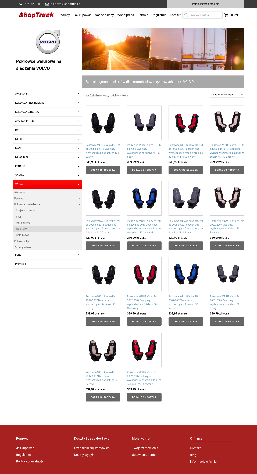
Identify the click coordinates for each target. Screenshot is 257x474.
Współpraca (125, 15)
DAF (17, 130)
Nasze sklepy (104, 15)
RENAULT (20, 166)
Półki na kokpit (22, 241)
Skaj (18, 216)
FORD (18, 254)
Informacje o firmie (203, 461)
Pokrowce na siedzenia (27, 204)
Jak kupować (82, 15)
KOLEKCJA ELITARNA (27, 111)
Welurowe (21, 228)
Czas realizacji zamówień (92, 448)
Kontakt (175, 15)
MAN (18, 148)
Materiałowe (23, 222)
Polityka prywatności (30, 461)
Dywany (18, 198)
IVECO (18, 139)
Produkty (64, 15)
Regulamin (159, 15)
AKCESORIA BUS (24, 121)
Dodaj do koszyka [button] (103, 170)
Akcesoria (19, 192)
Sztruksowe (22, 235)
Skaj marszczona (25, 210)
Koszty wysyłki (84, 455)
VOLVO (19, 184)
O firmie (142, 15)
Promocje (20, 263)
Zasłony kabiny (22, 247)
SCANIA (19, 175)
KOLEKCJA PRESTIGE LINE (29, 102)
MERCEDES (21, 157)
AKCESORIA (21, 93)
